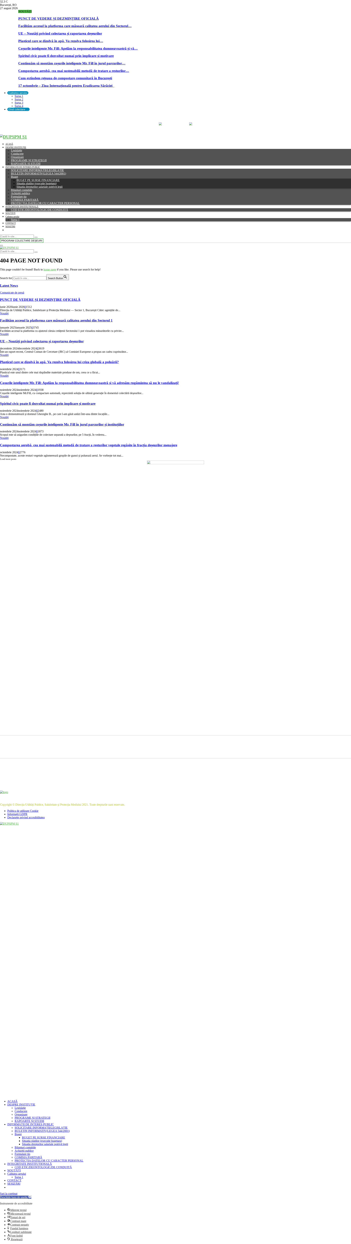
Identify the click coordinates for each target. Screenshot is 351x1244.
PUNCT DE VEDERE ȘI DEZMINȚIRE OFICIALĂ (58, 19)
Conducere (17, 153)
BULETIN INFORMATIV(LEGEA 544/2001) (38, 173)
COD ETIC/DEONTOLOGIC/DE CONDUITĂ (39, 209)
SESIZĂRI (10, 226)
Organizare (17, 157)
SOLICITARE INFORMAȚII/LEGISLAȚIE (37, 170)
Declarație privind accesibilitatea (26, 817)
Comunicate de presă (12, 292)
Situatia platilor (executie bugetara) (36, 183)
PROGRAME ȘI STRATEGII (29, 160)
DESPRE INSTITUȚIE (15, 147)
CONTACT (10, 223)
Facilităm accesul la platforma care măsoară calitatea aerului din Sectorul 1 (56, 320)
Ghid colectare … (18, 109)
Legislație (16, 150)
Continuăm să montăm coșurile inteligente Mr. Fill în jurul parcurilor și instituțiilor (62, 424)
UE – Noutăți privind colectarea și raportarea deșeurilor (60, 33)
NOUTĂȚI (10, 213)
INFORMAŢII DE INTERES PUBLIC (22, 167)
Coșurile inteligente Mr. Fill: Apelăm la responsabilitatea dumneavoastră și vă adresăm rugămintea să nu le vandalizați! (89, 383)
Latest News (9, 286)
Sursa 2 (19, 99)
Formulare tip (19, 196)
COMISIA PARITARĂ (25, 199)
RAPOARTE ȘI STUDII (25, 163)
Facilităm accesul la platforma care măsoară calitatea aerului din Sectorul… (75, 26)
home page (50, 269)
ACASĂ (9, 144)
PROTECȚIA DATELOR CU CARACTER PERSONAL (45, 203)
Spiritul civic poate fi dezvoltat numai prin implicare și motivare (66, 56)
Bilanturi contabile (21, 190)
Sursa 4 (19, 105)
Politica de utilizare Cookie (22, 810)
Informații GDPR (17, 814)
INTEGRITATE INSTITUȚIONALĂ (21, 206)
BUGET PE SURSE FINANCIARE (38, 180)
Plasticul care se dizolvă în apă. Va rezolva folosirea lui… (60, 41)
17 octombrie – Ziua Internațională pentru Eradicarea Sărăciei (66, 86)
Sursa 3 (19, 102)
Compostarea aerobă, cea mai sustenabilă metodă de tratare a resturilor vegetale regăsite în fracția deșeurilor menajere (88, 445)
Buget (14, 176)
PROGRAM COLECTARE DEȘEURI (21, 240)
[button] (15, 1197)
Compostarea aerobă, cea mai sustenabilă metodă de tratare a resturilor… (73, 71)
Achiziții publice (20, 193)
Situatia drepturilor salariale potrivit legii (39, 186)
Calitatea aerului (17, 92)
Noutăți (4, 313)
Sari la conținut (8, 1193)
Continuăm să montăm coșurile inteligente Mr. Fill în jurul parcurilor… (71, 63)
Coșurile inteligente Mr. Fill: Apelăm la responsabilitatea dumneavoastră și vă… (78, 48)
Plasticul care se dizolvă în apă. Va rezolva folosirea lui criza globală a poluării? (59, 362)
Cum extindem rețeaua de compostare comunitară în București (65, 78)
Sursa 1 (19, 96)
